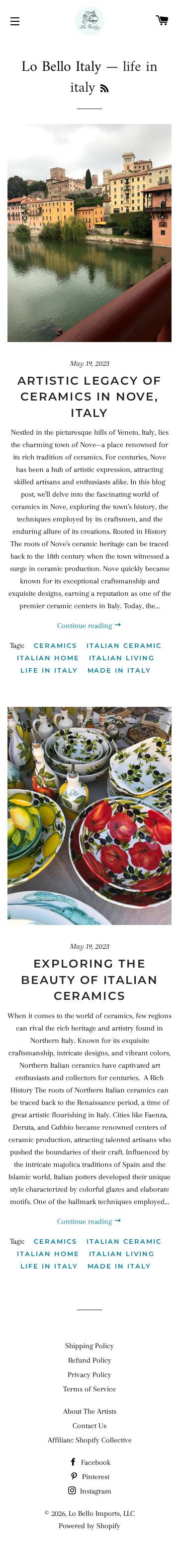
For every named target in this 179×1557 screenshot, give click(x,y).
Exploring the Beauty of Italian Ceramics (89, 979)
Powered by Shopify (89, 1525)
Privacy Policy (89, 1374)
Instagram (94, 1491)
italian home (48, 658)
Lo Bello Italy (61, 67)
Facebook (94, 1462)
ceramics (55, 645)
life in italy (49, 670)
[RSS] (104, 89)
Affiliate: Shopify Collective (90, 1440)
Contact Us (89, 1425)
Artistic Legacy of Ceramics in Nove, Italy (89, 396)
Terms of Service (89, 1388)
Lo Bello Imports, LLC (102, 1513)
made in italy (119, 670)
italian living (122, 658)
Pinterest (94, 1476)
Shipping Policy (89, 1345)
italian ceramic (124, 645)
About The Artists (89, 1411)
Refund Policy (89, 1360)
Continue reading (85, 625)
